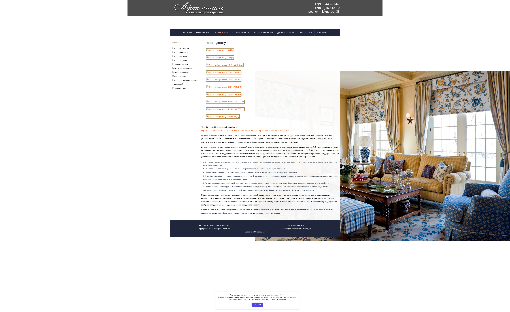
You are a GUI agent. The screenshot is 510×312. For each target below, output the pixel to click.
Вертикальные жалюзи (182, 68)
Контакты (322, 33)
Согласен (257, 305)
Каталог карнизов (263, 33)
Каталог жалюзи (241, 33)
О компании (202, 33)
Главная (187, 33)
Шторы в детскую (179, 56)
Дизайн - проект (285, 33)
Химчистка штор (179, 76)
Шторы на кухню (179, 60)
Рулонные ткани (179, 88)
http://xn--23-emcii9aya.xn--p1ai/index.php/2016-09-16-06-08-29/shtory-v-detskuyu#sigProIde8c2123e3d (245, 130)
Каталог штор (221, 33)
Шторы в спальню (180, 52)
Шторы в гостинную (180, 48)
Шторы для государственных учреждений (184, 82)
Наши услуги (305, 33)
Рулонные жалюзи (180, 64)
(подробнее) (279, 295)
